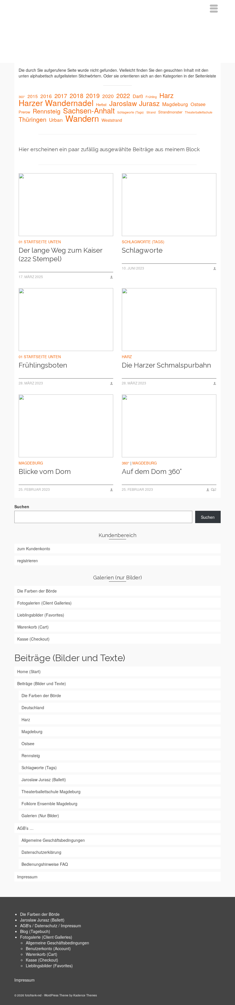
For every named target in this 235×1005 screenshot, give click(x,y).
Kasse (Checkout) (42, 960)
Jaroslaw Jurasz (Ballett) (42, 920)
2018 (76, 95)
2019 (93, 95)
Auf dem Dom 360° (152, 471)
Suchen (21, 506)
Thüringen (32, 119)
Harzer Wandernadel (56, 102)
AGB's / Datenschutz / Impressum (50, 925)
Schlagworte (142, 250)
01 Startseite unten (40, 241)
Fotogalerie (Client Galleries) (46, 937)
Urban (56, 120)
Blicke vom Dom (45, 471)
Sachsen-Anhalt (89, 110)
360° (22, 97)
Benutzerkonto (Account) (48, 948)
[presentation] (66, 204)
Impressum (24, 980)
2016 (46, 96)
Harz (166, 95)
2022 (123, 95)
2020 (108, 96)
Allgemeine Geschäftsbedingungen (57, 943)
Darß (138, 96)
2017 (60, 96)
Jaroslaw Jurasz (134, 103)
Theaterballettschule (198, 112)
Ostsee (198, 104)
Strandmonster (170, 112)
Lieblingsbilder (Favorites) (49, 965)
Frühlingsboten (43, 365)
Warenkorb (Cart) (41, 954)
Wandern (82, 118)
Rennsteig (46, 111)
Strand (151, 112)
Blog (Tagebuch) (35, 931)
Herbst (101, 104)
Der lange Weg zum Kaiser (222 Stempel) (60, 254)
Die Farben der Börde (40, 914)
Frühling (151, 97)
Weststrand (111, 120)
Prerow (24, 112)
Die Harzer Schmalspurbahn (166, 365)
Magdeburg (175, 104)
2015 (33, 96)
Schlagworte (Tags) (130, 112)
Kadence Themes (85, 995)
